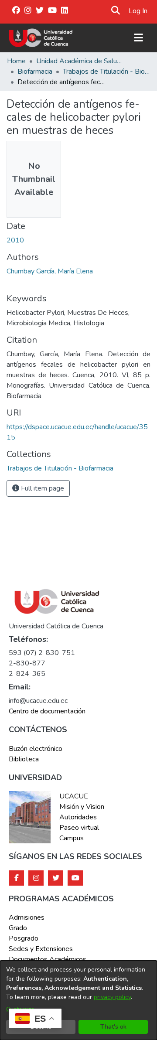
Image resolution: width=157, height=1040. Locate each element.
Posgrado (23, 938)
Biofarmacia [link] (34, 71)
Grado (18, 928)
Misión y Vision (81, 807)
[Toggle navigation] (138, 38)
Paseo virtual (79, 827)
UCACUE (73, 796)
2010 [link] (15, 240)
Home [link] (16, 61)
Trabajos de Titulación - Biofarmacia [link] (106, 71)
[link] (60, 468)
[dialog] (78, 1000)
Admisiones (26, 917)
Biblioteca (24, 759)
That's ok (113, 1027)
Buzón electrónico (35, 749)
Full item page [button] (41, 488)
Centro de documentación (47, 711)
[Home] (41, 38)
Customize (20, 1009)
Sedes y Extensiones (41, 949)
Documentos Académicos (47, 959)
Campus (71, 838)
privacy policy (112, 997)
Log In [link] (138, 11)
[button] (115, 11)
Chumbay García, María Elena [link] (50, 271)
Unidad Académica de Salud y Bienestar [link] (79, 61)
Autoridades (78, 817)
